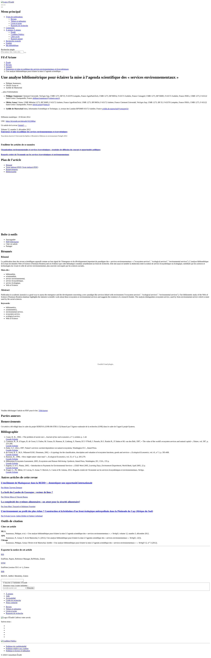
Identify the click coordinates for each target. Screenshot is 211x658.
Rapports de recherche (19, 26)
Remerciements (12, 169)
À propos (17, 30)
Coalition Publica (17, 34)
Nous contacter (11, 603)
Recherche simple (8, 50)
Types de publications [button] (14, 17)
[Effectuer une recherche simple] (25, 52)
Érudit (13, 32)
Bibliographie (11, 172)
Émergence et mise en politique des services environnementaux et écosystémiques (37, 69)
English (9, 43)
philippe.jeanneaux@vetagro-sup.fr (46, 98)
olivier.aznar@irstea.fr (41, 105)
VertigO (9, 67)
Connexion (10, 28)
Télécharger (43, 411)
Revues (13, 19)
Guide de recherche (13, 600)
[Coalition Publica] (8, 641)
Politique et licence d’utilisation (18, 651)
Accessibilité (11, 598)
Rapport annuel (17, 39)
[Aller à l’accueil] (7, 2)
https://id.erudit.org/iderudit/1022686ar (21, 121)
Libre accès (15, 37)
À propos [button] (10, 30)
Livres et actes (16, 23)
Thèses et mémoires (18, 21)
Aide (8, 596)
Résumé (9, 165)
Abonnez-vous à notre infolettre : (15, 586)
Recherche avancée (13, 41)
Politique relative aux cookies (17, 648)
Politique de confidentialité (16, 646)
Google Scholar (12, 439)
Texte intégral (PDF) (14, 167)
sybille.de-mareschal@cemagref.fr (115, 109)
